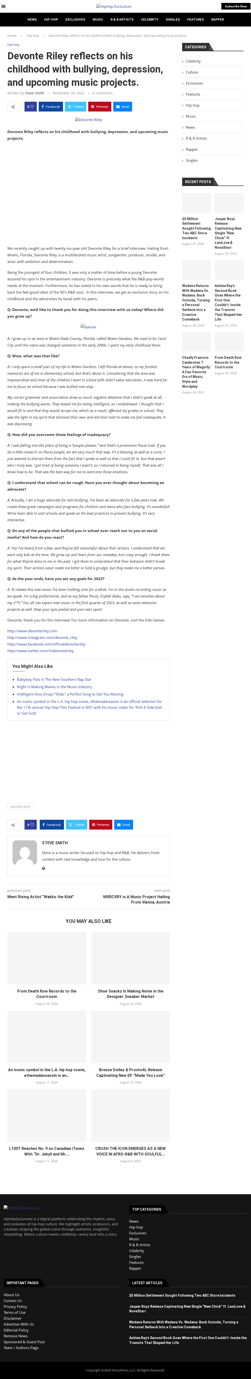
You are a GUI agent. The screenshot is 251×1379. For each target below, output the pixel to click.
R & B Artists (122, 19)
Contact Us (13, 1300)
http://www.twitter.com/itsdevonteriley (40, 650)
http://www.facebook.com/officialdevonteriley (46, 644)
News (32, 19)
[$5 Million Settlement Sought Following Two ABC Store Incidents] (196, 203)
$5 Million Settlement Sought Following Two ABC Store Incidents (196, 228)
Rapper (217, 19)
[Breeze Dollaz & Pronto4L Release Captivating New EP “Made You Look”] (130, 1037)
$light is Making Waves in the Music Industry (54, 686)
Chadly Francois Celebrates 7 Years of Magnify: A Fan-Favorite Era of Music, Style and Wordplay (196, 372)
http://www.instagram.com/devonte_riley (42, 637)
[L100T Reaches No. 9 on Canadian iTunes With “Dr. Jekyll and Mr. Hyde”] (46, 1115)
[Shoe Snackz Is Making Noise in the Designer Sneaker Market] (130, 958)
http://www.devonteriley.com (32, 630)
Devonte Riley (20, 806)
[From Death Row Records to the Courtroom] (46, 958)
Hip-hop (51, 19)
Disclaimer (13, 1318)
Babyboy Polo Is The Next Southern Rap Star (54, 679)
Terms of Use (14, 1312)
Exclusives (75, 19)
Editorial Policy (16, 1330)
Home (11, 35)
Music (98, 19)
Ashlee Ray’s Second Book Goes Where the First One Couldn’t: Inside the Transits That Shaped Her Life (228, 302)
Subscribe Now (236, 6)
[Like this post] (32, 107)
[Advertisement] (88, 194)
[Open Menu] (3, 6)
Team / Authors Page (21, 1347)
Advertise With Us (19, 1324)
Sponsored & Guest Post (24, 1341)
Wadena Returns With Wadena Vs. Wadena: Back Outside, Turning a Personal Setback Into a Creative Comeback (196, 302)
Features (195, 19)
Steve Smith (34, 93)
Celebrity (149, 19)
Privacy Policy (15, 1306)
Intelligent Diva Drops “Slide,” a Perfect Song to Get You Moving (70, 694)
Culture (192, 72)
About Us (11, 1294)
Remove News (16, 1335)
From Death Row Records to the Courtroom (228, 362)
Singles (173, 19)
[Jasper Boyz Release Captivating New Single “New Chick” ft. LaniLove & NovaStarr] (229, 203)
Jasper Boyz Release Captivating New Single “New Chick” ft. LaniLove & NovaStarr (228, 233)
